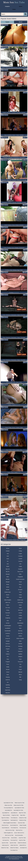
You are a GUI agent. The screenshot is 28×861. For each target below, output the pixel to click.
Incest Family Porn (14, 825)
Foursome (8, 612)
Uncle (20, 667)
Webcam (20, 672)
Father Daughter (7, 600)
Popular (14, 9)
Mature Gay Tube (8, 805)
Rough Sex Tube (15, 815)
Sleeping (8, 677)
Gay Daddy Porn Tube (8, 802)
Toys (20, 664)
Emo (20, 587)
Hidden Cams (20, 600)
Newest (20, 6)
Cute (20, 563)
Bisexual (7, 574)
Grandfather (7, 628)
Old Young (7, 646)
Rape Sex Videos (6, 815)
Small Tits (8, 679)
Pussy (7, 664)
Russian (7, 669)
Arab (8, 556)
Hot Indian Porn (23, 847)
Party (8, 659)
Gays (8, 620)
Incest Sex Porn (5, 825)
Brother (7, 589)
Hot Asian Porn (6, 840)
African (7, 548)
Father (7, 597)
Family (20, 594)
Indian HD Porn (23, 845)
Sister (7, 674)
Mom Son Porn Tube (10, 830)
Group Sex (7, 638)
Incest (20, 605)
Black (8, 576)
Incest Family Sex (5, 827)
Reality (7, 667)
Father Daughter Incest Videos (9, 822)
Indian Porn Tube (5, 847)
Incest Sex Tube (21, 822)
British (7, 587)
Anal (8, 553)
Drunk (20, 582)
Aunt (8, 563)
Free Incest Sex (23, 827)
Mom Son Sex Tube (9, 835)
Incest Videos (14, 837)
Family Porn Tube (22, 817)
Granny (7, 636)
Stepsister (8, 692)
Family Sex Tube (22, 820)
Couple (20, 553)
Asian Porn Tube (22, 837)
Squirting (8, 687)
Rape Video (22, 815)
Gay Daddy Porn (8, 810)
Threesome (20, 661)
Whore (20, 674)
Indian (20, 607)
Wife (20, 677)
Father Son (7, 602)
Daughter (20, 569)
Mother (20, 636)
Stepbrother (7, 690)
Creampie (20, 556)
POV (8, 656)
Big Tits (7, 571)
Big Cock (8, 569)
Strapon (20, 648)
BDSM (7, 566)
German (7, 623)
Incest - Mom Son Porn (19, 832)
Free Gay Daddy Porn (8, 807)
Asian (7, 558)
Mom (20, 628)
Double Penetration (20, 579)
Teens (20, 659)
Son (8, 682)
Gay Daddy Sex (14, 812)
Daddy (20, 566)
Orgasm (7, 648)
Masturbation (20, 623)
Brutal (20, 548)
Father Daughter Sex (8, 832)
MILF (20, 620)
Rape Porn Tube (22, 812)
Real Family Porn (14, 820)
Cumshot (20, 561)
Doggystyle (20, 576)
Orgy (8, 651)
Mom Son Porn (19, 830)
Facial (20, 592)
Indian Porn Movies (22, 842)
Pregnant (8, 661)
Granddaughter (7, 625)
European (20, 589)
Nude (20, 641)
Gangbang (7, 618)
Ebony (20, 584)
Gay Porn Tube (22, 840)
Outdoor (8, 654)
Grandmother (8, 630)
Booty (7, 584)
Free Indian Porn (14, 850)
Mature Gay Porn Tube (19, 802)
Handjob (8, 641)
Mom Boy (20, 630)
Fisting (7, 610)
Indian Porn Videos (14, 847)
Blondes (7, 579)
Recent (20, 22)
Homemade (20, 602)
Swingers (20, 656)
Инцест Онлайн (23, 825)
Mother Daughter (20, 638)
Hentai (20, 597)
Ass (8, 561)
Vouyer (20, 669)
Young (20, 679)
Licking (20, 615)
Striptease (20, 651)
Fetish (7, 605)
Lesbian (20, 612)
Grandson (8, 633)
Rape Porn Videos (5, 817)
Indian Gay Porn (5, 845)
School (7, 672)
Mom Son (20, 633)
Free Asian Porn (14, 840)
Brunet (7, 594)
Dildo (20, 574)
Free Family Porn (5, 820)
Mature (20, 625)
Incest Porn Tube (5, 837)
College (20, 551)
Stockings (20, 646)
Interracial (20, 610)
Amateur (8, 551)
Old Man (20, 643)
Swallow (20, 654)
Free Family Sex (14, 817)
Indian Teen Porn (14, 845)
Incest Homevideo (19, 835)
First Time (8, 607)
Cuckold (20, 558)
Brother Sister (8, 592)
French (7, 615)
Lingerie (20, 618)
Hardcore (8, 643)
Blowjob (7, 582)
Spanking (8, 684)
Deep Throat (20, 571)
